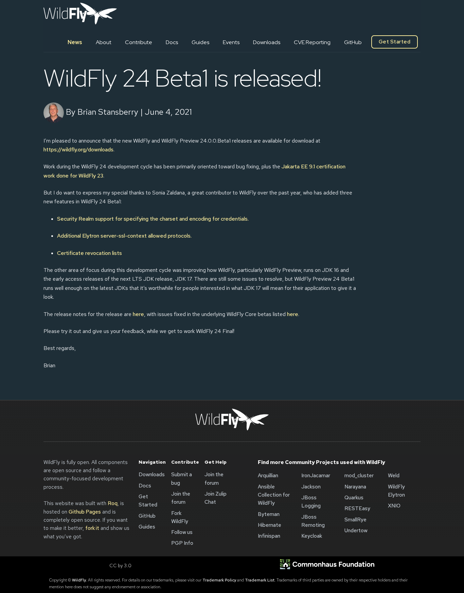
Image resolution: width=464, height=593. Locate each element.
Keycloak (311, 536)
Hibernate (269, 525)
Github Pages (85, 511)
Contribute (138, 42)
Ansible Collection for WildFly (274, 495)
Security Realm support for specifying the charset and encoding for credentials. (153, 218)
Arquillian (268, 475)
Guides (200, 42)
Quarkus (353, 497)
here (138, 314)
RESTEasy (357, 508)
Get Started (394, 41)
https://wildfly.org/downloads (78, 149)
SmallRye (355, 519)
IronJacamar (315, 475)
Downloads (266, 42)
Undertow (356, 530)
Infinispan (269, 536)
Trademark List (259, 580)
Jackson (311, 486)
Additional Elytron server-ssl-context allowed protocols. (124, 235)
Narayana (355, 486)
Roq (113, 503)
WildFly (79, 580)
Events (231, 42)
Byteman (269, 514)
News (75, 42)
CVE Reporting (312, 42)
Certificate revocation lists (89, 253)
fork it (92, 528)
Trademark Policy (219, 580)
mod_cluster (359, 475)
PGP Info (182, 543)
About (103, 42)
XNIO (394, 505)
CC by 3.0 (120, 565)
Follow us (182, 532)
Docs (172, 42)
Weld (393, 475)
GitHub (353, 42)
